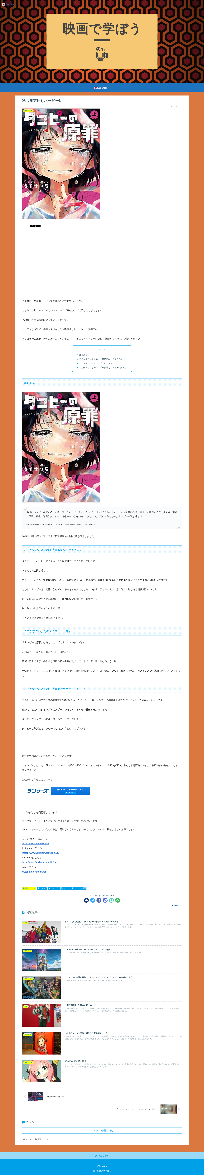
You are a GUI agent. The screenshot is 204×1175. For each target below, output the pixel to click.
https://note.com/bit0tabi (34, 871)
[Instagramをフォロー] (105, 900)
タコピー (66, 888)
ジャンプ (43, 888)
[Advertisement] (102, 269)
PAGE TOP (103, 1155)
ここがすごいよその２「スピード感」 (96, 363)
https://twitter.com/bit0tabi (35, 843)
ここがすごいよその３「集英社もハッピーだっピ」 (103, 367)
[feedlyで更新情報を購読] (117, 900)
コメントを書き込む (102, 1130)
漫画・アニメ (30, 888)
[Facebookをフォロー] (98, 900)
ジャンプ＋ (55, 888)
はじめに (83, 355)
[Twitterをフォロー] (92, 900)
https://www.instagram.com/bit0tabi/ (40, 853)
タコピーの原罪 (80, 888)
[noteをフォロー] (111, 900)
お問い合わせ (102, 1166)
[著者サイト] (86, 900)
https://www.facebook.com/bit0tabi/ (40, 862)
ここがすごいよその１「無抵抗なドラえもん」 (101, 359)
